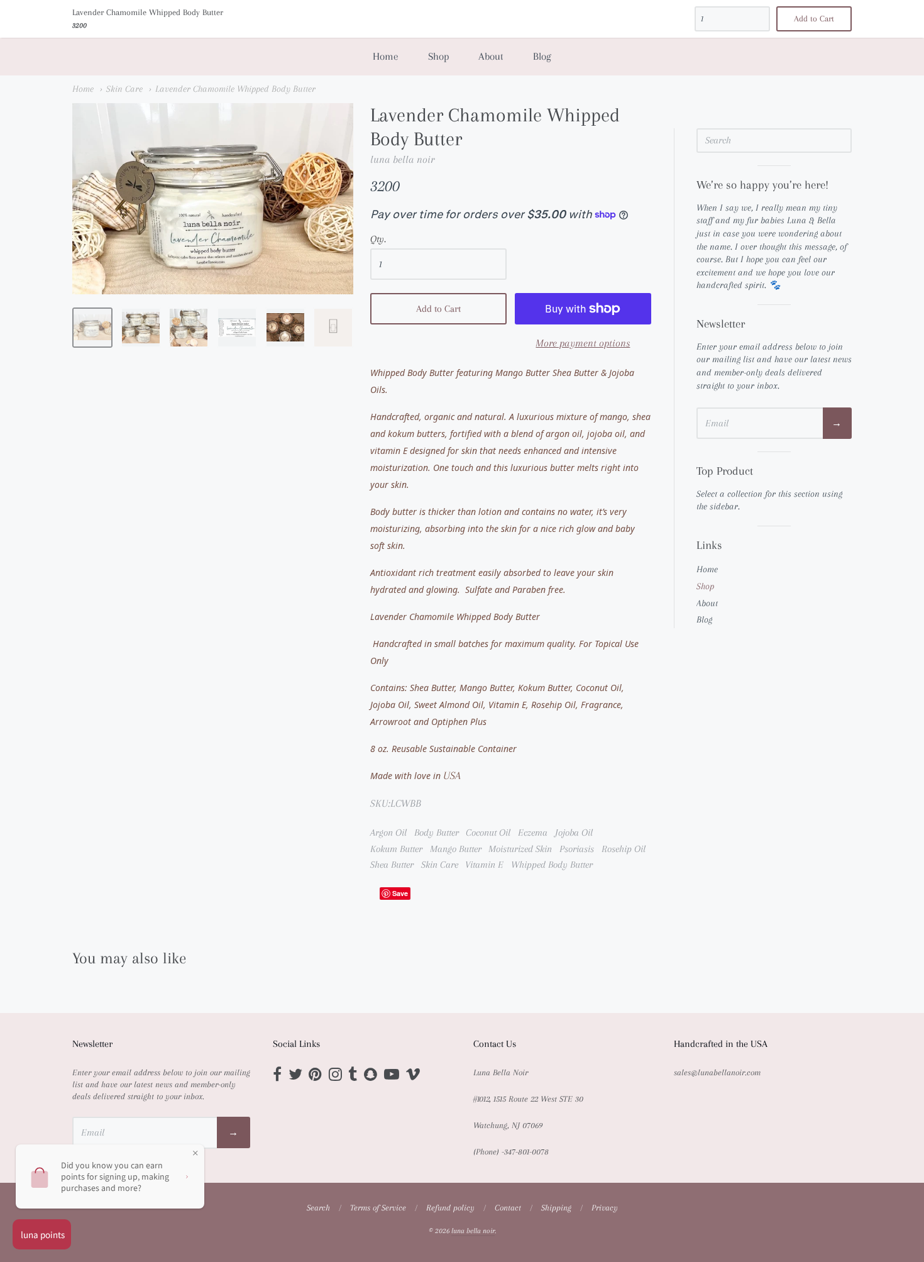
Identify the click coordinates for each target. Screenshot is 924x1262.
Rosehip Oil (624, 849)
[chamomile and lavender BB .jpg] (237, 327)
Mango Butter (455, 849)
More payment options (583, 343)
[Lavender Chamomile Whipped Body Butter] (92, 327)
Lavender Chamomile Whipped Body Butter (235, 89)
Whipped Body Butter (552, 864)
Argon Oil (388, 832)
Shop (438, 56)
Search (318, 1207)
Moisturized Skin (520, 849)
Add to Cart (438, 308)
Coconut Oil (488, 832)
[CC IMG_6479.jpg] (285, 327)
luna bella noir (402, 159)
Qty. (378, 239)
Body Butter (436, 832)
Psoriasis (576, 849)
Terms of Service (378, 1207)
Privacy (604, 1207)
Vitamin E (484, 864)
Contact (508, 1207)
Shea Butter (392, 864)
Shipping (556, 1207)
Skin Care (124, 89)
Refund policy (450, 1207)
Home (386, 56)
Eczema (532, 832)
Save (400, 893)
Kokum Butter (396, 849)
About (490, 56)
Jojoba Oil (574, 832)
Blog (542, 56)
